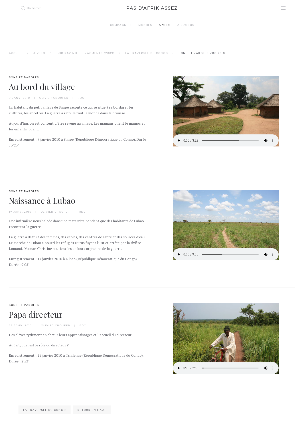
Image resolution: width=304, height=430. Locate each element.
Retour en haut (91, 409)
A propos (185, 25)
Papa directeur (36, 314)
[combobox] (45, 8)
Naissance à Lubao (42, 200)
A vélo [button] (165, 25)
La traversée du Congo (44, 409)
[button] (283, 7)
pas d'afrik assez (152, 8)
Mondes (145, 25)
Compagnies (121, 25)
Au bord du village (42, 86)
